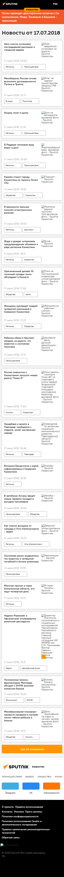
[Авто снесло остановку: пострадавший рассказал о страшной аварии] (50, 50)
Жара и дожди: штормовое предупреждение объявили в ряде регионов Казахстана (21, 244)
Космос (9, 412)
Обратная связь (11, 837)
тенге (28, 294)
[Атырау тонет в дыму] (50, 117)
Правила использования (29, 806)
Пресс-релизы (33, 811)
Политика (27, 101)
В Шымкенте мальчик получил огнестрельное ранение (18, 209)
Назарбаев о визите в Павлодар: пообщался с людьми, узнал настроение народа (19, 428)
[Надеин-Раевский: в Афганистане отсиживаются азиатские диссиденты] (50, 636)
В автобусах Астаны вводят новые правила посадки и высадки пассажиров (19, 498)
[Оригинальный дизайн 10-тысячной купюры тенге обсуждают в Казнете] (50, 277)
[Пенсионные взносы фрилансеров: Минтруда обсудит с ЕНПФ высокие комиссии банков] (50, 684)
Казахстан (30, 195)
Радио (9, 668)
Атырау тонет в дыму (16, 112)
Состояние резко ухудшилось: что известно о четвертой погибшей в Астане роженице (21, 558)
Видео (29, 776)
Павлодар (29, 454)
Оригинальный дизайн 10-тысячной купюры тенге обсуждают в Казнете (19, 274)
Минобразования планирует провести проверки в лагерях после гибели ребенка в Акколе (21, 716)
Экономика (11, 700)
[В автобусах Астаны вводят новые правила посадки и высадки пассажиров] (50, 498)
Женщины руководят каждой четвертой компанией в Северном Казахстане (21, 309)
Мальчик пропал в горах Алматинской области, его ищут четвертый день (19, 588)
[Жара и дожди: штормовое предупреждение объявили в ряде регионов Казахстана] (50, 243)
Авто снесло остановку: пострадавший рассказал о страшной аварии (19, 47)
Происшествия (31, 66)
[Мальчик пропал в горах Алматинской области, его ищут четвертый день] (50, 589)
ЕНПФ (30, 700)
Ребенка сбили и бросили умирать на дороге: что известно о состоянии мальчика (19, 342)
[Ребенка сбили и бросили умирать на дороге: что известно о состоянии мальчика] (50, 343)
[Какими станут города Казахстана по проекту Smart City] (50, 179)
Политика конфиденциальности (20, 816)
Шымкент (28, 229)
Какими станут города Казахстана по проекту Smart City (21, 180)
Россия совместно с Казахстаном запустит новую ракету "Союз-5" (20, 375)
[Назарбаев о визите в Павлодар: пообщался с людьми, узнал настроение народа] (50, 434)
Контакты (7, 811)
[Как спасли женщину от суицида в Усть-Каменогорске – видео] (50, 529)
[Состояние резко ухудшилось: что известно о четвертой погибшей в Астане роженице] (50, 558)
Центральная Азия (31, 668)
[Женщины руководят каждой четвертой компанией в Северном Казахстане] (50, 311)
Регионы (10, 66)
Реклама (19, 811)
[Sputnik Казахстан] (11, 5)
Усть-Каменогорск (33, 544)
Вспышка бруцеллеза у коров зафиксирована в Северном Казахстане (21, 468)
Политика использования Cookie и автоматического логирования (22, 823)
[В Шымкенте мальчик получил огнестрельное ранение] (50, 212)
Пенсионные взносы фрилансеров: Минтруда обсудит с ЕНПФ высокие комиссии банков (19, 684)
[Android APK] (9, 845)
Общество (10, 195)
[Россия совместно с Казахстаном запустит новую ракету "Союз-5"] (50, 387)
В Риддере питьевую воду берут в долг (19, 146)
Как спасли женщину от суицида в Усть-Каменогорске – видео (21, 528)
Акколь (29, 737)
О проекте (8, 806)
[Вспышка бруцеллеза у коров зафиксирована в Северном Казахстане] (50, 468)
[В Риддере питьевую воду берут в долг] (50, 149)
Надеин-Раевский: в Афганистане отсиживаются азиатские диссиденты (20, 618)
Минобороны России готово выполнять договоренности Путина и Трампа (20, 81)
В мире (9, 101)
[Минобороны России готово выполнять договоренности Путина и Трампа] (50, 84)
